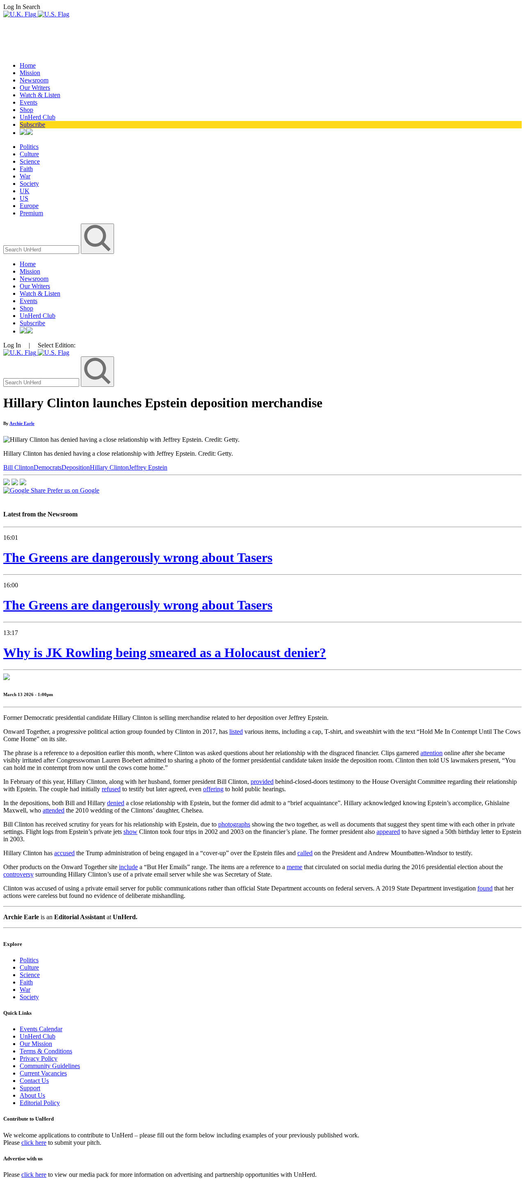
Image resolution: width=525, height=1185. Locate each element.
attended (53, 810)
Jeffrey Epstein (148, 467)
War (25, 176)
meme (294, 866)
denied (115, 802)
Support (30, 1088)
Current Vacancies (43, 1073)
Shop (26, 109)
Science (30, 161)
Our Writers (35, 87)
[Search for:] (42, 249)
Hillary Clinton (109, 467)
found (485, 888)
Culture (29, 154)
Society (29, 183)
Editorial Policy (40, 1102)
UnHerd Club (37, 117)
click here (33, 1142)
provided (262, 781)
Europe (29, 205)
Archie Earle (21, 423)
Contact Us (34, 1080)
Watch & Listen (40, 94)
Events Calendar (41, 1028)
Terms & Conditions (46, 1051)
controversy (18, 874)
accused (64, 852)
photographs (234, 824)
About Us (32, 1095)
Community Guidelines (50, 1065)
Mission (30, 72)
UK (25, 190)
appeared (388, 831)
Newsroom (34, 80)
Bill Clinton (18, 467)
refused (111, 788)
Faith (26, 168)
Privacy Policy (38, 1058)
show (130, 831)
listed (236, 731)
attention (431, 752)
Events (28, 102)
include (128, 866)
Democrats (48, 467)
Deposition (76, 467)
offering (213, 788)
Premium (31, 213)
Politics (29, 146)
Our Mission (36, 1043)
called (305, 852)
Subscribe (32, 124)
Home (28, 65)
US (24, 198)
